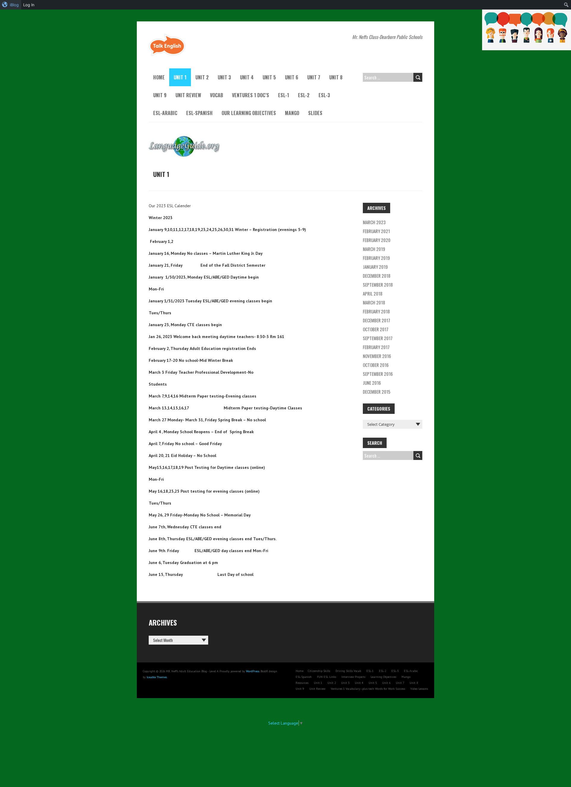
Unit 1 (180, 77)
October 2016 (376, 365)
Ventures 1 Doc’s (250, 95)
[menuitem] (10, 5)
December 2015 (376, 391)
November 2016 (377, 356)
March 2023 (374, 222)
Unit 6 (291, 77)
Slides (315, 113)
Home (159, 77)
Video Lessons (419, 689)
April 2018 (372, 293)
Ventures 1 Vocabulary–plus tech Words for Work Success (368, 689)
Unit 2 (202, 77)
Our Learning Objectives (249, 113)
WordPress (252, 671)
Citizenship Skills (319, 671)
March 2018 (374, 302)
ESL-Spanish (199, 113)
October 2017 (375, 329)
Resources (302, 683)
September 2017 (378, 338)
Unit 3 (224, 77)
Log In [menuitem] (28, 4)
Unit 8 (336, 77)
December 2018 (376, 275)
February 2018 (376, 311)
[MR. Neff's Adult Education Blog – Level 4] (167, 36)
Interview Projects (353, 677)
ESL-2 (304, 95)
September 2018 (378, 284)
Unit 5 (269, 77)
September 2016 (378, 373)
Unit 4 (247, 77)
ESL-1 (283, 95)
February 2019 (376, 258)
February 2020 (376, 240)
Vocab (216, 95)
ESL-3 (324, 95)
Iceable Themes (157, 677)
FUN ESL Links (326, 677)
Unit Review (188, 95)
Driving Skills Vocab (348, 671)
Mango (292, 113)
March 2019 (374, 249)
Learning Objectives (383, 677)
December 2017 (376, 320)
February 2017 (376, 347)
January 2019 (375, 266)
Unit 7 (313, 77)
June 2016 (372, 382)
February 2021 (376, 231)
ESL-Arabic (165, 113)
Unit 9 (160, 95)
